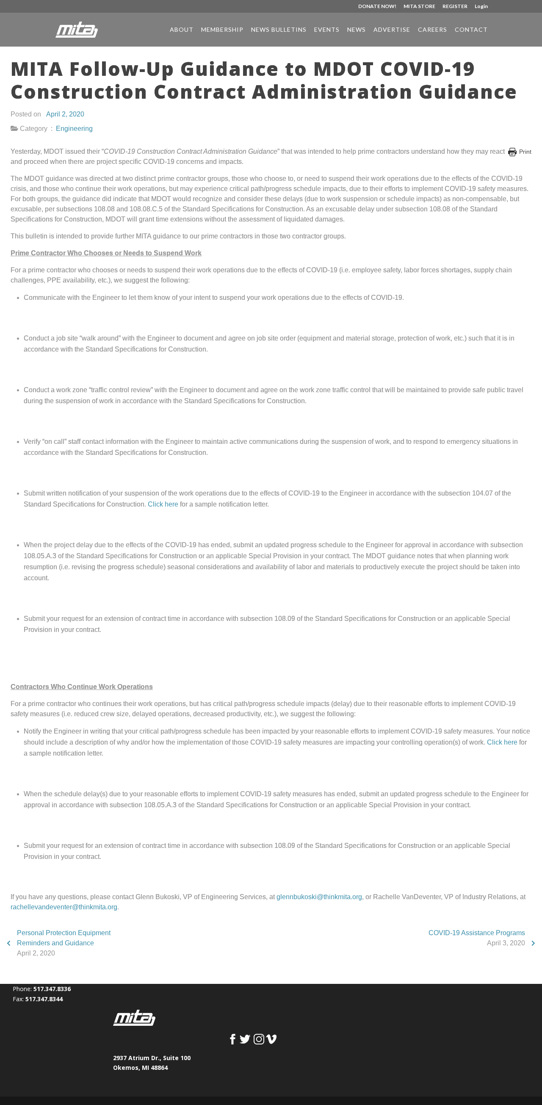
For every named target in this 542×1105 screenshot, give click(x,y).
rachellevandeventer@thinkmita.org (64, 907)
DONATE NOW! (377, 6)
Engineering (74, 128)
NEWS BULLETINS (279, 30)
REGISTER (454, 6)
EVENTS (327, 30)
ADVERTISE (391, 30)
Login (481, 6)
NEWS (356, 30)
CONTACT (471, 30)
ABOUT (182, 30)
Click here (163, 504)
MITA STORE (419, 6)
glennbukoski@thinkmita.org (319, 896)
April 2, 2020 (65, 114)
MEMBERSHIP (222, 30)
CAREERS (432, 30)
